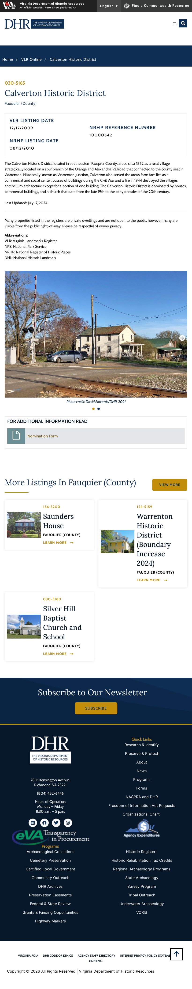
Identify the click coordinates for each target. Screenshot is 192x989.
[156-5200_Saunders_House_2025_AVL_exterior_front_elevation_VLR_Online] (24, 525)
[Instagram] (68, 823)
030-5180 (52, 599)
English (109, 6)
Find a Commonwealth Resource (160, 6)
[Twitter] (56, 823)
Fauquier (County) (21, 103)
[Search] (183, 23)
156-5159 (144, 507)
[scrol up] (176, 954)
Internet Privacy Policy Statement (147, 955)
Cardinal (96, 961)
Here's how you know (58, 7)
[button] (174, 24)
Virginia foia (28, 955)
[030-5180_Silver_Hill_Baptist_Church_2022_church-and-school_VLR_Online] (24, 627)
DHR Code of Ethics (58, 955)
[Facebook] (44, 823)
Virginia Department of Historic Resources (52, 3)
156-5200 (51, 507)
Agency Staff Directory (96, 955)
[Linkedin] (33, 823)
